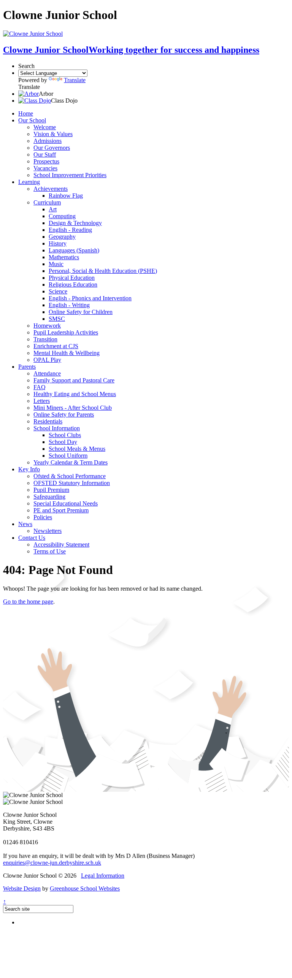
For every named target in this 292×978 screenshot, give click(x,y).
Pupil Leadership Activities (65, 332)
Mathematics (64, 257)
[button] (28, 93)
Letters (41, 401)
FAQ (39, 387)
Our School (32, 120)
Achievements (50, 188)
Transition (45, 339)
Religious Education (73, 284)
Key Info (29, 469)
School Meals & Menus (77, 448)
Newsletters (47, 531)
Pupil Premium (51, 490)
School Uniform (68, 455)
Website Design (22, 888)
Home (25, 113)
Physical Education (72, 277)
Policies (42, 517)
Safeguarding (49, 496)
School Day (63, 442)
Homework (47, 325)
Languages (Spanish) (74, 250)
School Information (56, 428)
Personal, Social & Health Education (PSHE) (103, 271)
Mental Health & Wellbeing (66, 353)
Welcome (44, 127)
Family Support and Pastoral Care (73, 380)
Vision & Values (53, 134)
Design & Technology (75, 223)
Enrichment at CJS (55, 346)
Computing (62, 216)
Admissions (47, 141)
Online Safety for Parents (63, 414)
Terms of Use (49, 551)
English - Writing (69, 305)
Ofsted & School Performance (69, 476)
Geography (62, 236)
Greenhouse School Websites (85, 888)
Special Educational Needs (65, 503)
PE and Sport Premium (61, 510)
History (58, 243)
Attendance (47, 373)
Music (56, 264)
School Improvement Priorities (69, 175)
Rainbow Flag (66, 195)
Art (53, 209)
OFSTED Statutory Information (71, 483)
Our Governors (51, 147)
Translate (75, 80)
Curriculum (47, 202)
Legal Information (102, 875)
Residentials (47, 421)
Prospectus (46, 161)
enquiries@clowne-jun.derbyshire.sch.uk (52, 862)
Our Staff (44, 154)
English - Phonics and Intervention (90, 298)
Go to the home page (28, 601)
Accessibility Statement (61, 544)
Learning (29, 182)
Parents (27, 366)
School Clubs (65, 435)
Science (58, 291)
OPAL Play (47, 360)
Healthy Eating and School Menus (74, 394)
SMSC (57, 318)
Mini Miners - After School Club (72, 407)
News (25, 524)
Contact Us (31, 537)
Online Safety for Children (81, 312)
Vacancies (45, 168)
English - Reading (70, 230)
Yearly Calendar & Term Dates (70, 462)
